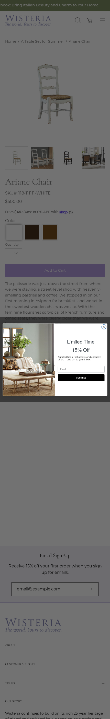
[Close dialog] (104, 326)
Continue (81, 377)
